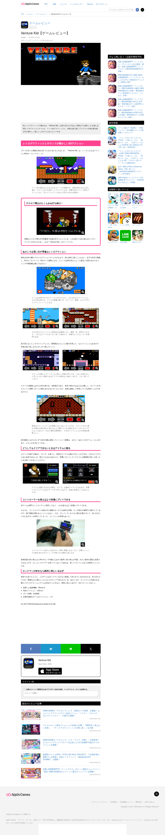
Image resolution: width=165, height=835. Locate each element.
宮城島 (23, 37)
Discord (90, 4)
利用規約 (114, 802)
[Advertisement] (61, 103)
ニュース (63, 4)
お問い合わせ (149, 802)
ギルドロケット (102, 4)
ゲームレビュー (39, 23)
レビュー (33, 27)
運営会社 (139, 802)
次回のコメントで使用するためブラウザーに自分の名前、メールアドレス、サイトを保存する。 (57, 689)
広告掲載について (126, 802)
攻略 (54, 4)
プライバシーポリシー (100, 802)
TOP (45, 4)
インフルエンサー (76, 4)
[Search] (132, 9)
